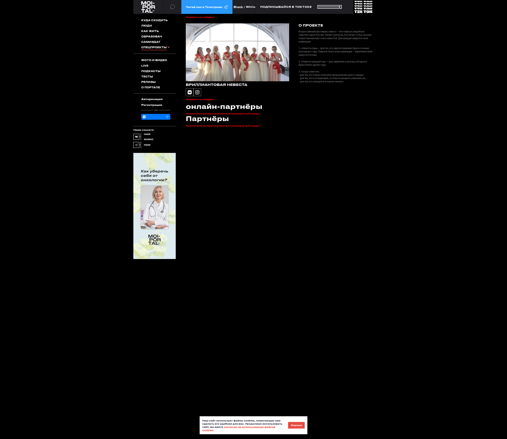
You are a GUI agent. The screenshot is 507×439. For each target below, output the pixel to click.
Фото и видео (154, 60)
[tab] (155, 99)
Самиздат (150, 41)
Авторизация (152, 99)
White (251, 7)
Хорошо (296, 425)
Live (144, 65)
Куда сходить (154, 20)
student (148, 139)
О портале (150, 87)
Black (238, 7)
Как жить (150, 31)
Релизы (148, 81)
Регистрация (151, 104)
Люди (146, 25)
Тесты (147, 76)
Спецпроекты (154, 47)
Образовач (151, 36)
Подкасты (151, 71)
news (147, 134)
